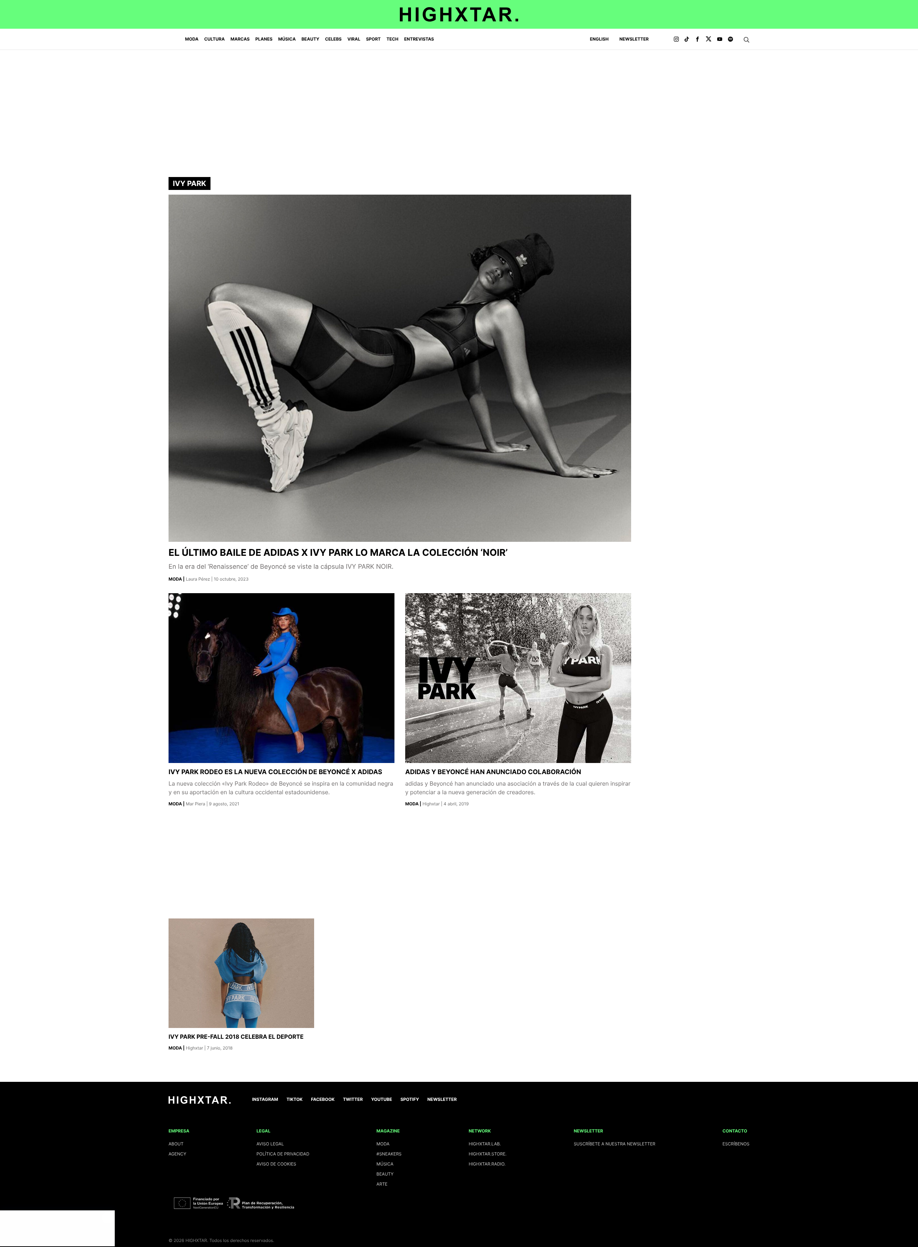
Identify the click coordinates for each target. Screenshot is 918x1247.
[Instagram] (676, 39)
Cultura (214, 39)
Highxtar (431, 803)
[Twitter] (708, 39)
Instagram (265, 1099)
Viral (353, 39)
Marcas (240, 39)
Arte (382, 1184)
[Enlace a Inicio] (200, 1102)
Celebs (333, 39)
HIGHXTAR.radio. (487, 1164)
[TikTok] (687, 39)
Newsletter (634, 39)
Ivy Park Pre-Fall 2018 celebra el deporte (236, 1036)
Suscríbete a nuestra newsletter (615, 1143)
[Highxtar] (459, 14)
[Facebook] (697, 39)
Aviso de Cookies (276, 1164)
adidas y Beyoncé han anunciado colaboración (493, 772)
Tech (392, 39)
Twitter (353, 1099)
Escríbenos (736, 1143)
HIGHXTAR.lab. (485, 1143)
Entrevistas (419, 39)
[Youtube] (719, 39)
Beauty (311, 39)
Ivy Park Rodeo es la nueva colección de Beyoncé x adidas (275, 772)
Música (287, 39)
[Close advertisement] (107, 1217)
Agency (177, 1154)
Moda (192, 39)
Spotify (410, 1099)
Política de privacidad (282, 1154)
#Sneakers (389, 1154)
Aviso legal (270, 1143)
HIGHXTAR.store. (488, 1154)
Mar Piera (196, 803)
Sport (373, 39)
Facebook (323, 1099)
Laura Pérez (198, 579)
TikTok (295, 1099)
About (176, 1143)
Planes (264, 39)
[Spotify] (730, 39)
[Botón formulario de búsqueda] (746, 40)
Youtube (381, 1099)
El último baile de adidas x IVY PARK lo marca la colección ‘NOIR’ (338, 552)
